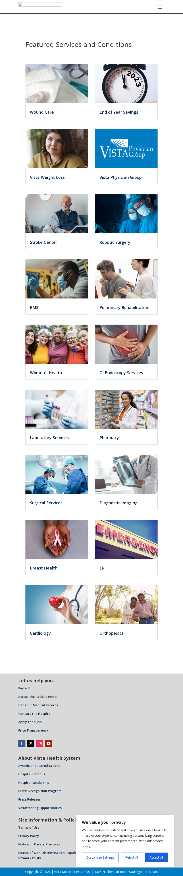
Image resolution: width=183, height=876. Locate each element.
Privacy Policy (28, 836)
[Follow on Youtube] (48, 743)
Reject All (132, 857)
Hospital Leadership (33, 782)
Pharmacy (109, 437)
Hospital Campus (31, 774)
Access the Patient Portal (38, 697)
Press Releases (29, 799)
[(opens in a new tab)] (56, 148)
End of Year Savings (119, 112)
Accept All (157, 857)
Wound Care (42, 112)
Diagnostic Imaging (118, 502)
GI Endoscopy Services (121, 372)
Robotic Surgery (115, 242)
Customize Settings (100, 857)
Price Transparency (33, 730)
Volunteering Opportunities (40, 808)
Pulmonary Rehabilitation (124, 307)
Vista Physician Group (121, 177)
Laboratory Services (49, 437)
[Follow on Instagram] (39, 743)
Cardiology (40, 633)
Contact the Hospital (34, 713)
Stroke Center (43, 242)
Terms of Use (28, 827)
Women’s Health (46, 372)
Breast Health (43, 568)
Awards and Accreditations (39, 765)
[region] (125, 841)
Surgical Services (46, 502)
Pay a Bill (25, 688)
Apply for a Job (30, 722)
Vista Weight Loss (47, 177)
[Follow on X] (30, 743)
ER (102, 568)
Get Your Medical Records (38, 705)
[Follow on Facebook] (21, 743)
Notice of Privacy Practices (39, 844)
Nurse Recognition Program (40, 791)
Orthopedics (111, 633)
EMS (34, 307)
